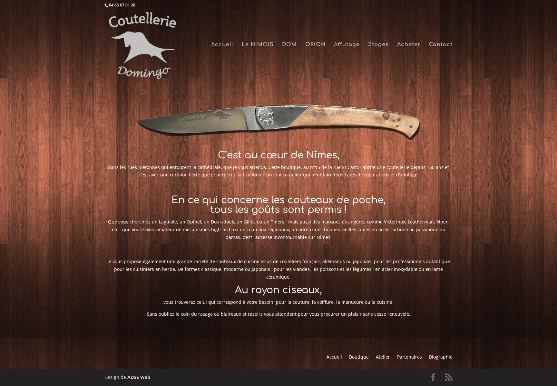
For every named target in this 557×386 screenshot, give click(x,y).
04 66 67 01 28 (122, 5)
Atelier (383, 357)
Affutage (347, 44)
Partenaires (409, 357)
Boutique (359, 357)
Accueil (222, 44)
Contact (441, 44)
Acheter (409, 44)
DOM (289, 44)
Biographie (441, 357)
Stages (378, 44)
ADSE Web (138, 377)
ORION (315, 44)
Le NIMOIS (258, 44)
